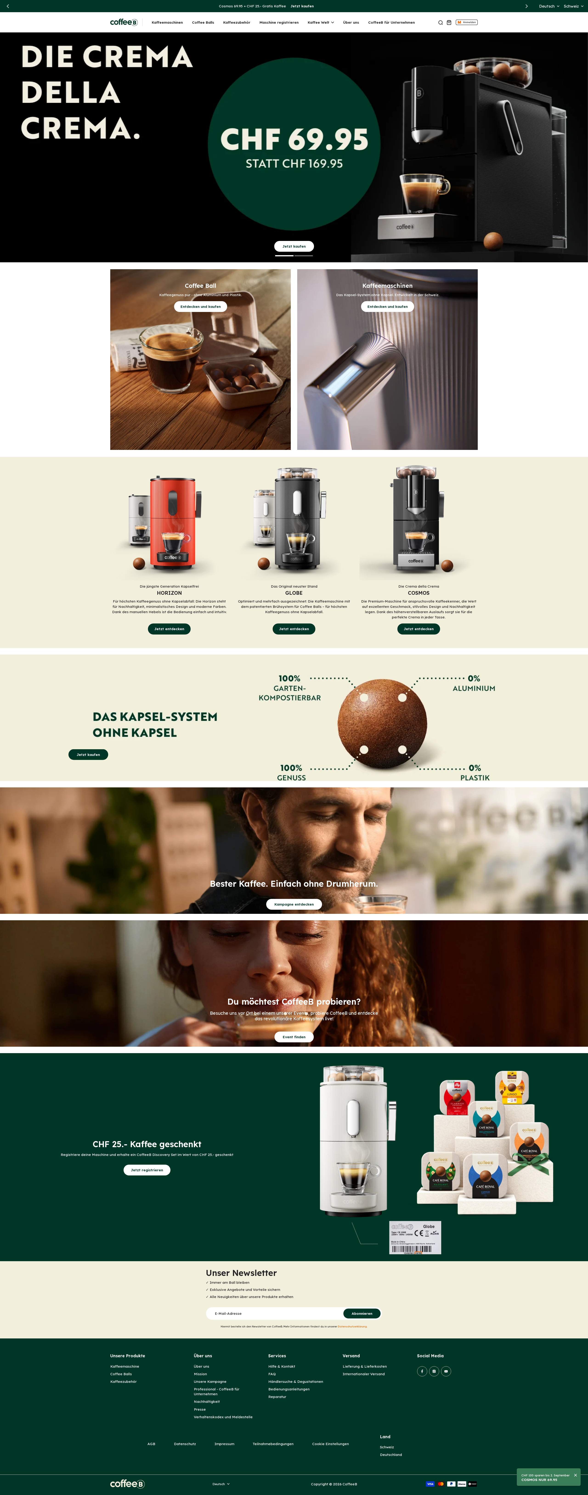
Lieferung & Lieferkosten (365, 1366)
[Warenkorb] (449, 22)
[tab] (284, 256)
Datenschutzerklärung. (352, 1326)
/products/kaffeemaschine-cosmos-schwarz (39, 35)
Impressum (224, 1444)
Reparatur (277, 1397)
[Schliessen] (575, 1475)
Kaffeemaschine (124, 1366)
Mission (200, 1374)
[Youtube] (446, 1371)
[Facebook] (422, 1371)
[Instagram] (434, 1371)
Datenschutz (185, 1444)
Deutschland (391, 1454)
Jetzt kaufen (302, 6)
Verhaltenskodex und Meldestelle (223, 1417)
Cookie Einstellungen (330, 1444)
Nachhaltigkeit (207, 1401)
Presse (200, 1409)
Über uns (201, 1366)
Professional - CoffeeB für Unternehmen (216, 1391)
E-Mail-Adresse (228, 1313)
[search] (440, 22)
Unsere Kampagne (210, 1381)
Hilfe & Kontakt (281, 1366)
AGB (151, 1444)
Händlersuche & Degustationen (295, 1381)
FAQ (272, 1374)
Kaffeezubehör (123, 1381)
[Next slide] (527, 6)
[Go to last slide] (8, 6)
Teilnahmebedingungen (273, 1444)
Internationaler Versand (364, 1374)
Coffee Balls (121, 1374)
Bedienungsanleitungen (289, 1389)
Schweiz (387, 1447)
